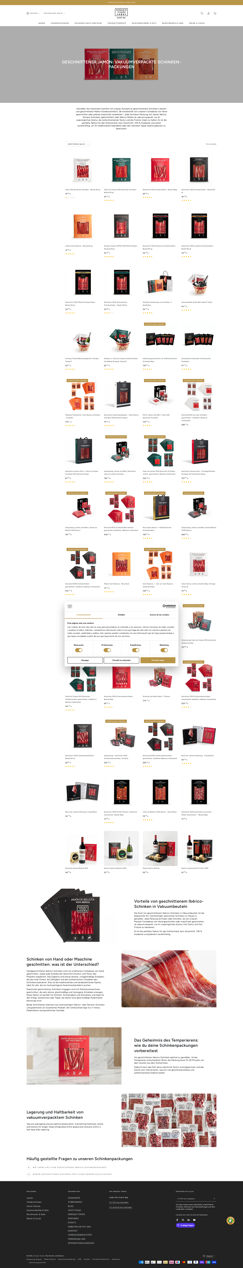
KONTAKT (73, 1231)
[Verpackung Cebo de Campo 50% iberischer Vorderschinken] (198, 620)
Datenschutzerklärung (66, 1259)
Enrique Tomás (38, 1256)
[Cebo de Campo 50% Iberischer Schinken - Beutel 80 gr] (121, 169)
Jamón (30, 1198)
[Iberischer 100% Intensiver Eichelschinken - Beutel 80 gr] (160, 226)
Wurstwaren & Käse (36, 1214)
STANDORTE (74, 1198)
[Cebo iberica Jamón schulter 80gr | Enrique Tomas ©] (198, 564)
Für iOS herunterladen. (119, 1202)
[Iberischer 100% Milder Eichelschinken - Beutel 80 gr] (82, 282)
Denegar (85, 660)
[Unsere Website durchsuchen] (202, 13)
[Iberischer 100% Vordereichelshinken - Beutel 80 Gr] (82, 735)
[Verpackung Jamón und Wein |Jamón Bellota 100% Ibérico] (198, 507)
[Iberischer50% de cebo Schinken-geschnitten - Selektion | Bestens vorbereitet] (198, 395)
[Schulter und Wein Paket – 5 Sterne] (160, 676)
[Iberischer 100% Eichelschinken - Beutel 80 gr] (198, 169)
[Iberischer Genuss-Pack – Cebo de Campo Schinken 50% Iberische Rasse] (82, 451)
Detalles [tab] (121, 615)
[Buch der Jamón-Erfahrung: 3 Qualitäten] (82, 792)
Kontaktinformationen (101, 1259)
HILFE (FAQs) (74, 1210)
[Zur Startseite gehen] (121, 13)
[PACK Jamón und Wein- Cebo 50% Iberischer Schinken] (160, 395)
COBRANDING (75, 1202)
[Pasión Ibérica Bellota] (160, 848)
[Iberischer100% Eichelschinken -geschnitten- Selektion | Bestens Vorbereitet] (82, 564)
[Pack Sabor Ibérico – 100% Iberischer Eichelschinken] (160, 507)
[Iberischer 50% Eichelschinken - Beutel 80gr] (160, 169)
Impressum (116, 1259)
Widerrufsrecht (50, 1259)
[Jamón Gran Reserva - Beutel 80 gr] (82, 226)
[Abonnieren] (215, 1198)
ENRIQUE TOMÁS (76, 1214)
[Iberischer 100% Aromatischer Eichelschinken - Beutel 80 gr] (121, 282)
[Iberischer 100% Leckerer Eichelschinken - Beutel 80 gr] (198, 226)
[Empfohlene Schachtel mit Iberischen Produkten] (198, 338)
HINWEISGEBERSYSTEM (80, 1235)
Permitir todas (158, 660)
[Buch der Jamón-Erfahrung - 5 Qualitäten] (198, 735)
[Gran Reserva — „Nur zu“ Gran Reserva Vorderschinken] (160, 564)
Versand (87, 1259)
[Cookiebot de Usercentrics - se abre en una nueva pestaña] (165, 606)
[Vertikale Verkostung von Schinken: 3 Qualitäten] (160, 282)
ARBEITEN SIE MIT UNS (79, 1227)
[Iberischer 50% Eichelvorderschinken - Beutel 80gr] (121, 676)
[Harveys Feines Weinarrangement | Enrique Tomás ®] (82, 338)
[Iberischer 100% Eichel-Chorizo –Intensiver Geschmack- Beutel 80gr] (121, 792)
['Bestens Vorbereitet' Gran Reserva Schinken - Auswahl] (82, 395)
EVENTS (72, 1222)
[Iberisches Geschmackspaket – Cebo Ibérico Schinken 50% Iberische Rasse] (121, 395)
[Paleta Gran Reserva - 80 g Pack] (121, 564)
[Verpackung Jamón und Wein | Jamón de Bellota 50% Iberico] (82, 507)
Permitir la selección (121, 660)
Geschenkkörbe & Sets (38, 1210)
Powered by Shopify (34, 1259)
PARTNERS (73, 1218)
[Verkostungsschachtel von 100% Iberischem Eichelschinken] (160, 338)
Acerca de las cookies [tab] (159, 615)
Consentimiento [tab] (83, 615)
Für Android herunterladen (120, 1207)
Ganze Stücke (33, 1206)
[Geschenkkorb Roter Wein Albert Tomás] (198, 282)
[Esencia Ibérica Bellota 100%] (121, 848)
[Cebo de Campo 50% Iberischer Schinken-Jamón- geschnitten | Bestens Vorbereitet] (160, 451)
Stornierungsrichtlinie (37, 1262)
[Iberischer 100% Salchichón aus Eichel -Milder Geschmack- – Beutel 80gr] (198, 792)
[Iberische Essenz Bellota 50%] (82, 848)
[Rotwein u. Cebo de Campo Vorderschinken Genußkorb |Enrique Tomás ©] (121, 338)
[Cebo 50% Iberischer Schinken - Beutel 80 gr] (82, 169)
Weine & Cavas (34, 1218)
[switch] (107, 650)
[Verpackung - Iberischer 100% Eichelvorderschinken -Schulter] (121, 735)
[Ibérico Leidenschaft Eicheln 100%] (198, 848)
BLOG (71, 1206)
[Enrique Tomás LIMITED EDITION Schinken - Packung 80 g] (121, 226)
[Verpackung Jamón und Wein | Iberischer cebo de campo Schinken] (121, 451)
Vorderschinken (34, 1202)
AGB (79, 1259)
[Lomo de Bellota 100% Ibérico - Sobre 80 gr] (160, 792)
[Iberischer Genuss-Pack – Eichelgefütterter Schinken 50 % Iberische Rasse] (198, 451)
